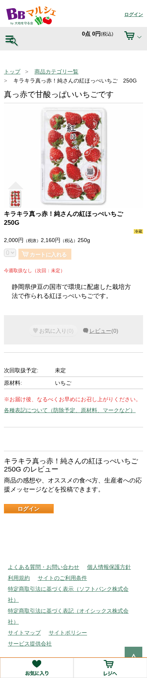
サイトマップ (24, 633)
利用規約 (19, 578)
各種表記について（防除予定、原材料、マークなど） (70, 410)
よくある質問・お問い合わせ (43, 567)
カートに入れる (48, 254)
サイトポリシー (68, 633)
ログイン (133, 14)
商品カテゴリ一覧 (56, 71)
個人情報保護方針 (109, 567)
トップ (12, 71)
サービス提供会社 (30, 643)
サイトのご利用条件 (62, 578)
